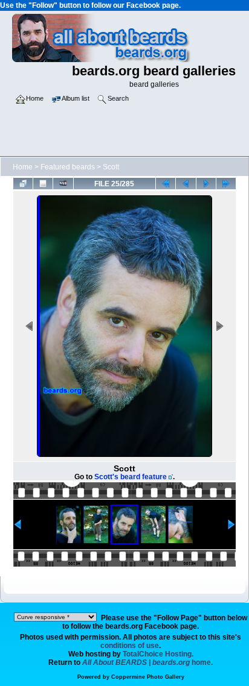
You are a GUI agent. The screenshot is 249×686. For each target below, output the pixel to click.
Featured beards (67, 167)
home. (147, 662)
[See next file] (206, 183)
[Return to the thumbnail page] (23, 183)
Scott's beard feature (130, 477)
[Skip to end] (226, 183)
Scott (111, 167)
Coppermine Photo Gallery (147, 677)
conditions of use (129, 645)
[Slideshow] (63, 183)
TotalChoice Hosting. (158, 654)
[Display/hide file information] (43, 183)
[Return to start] (165, 183)
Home (23, 167)
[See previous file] (185, 183)
